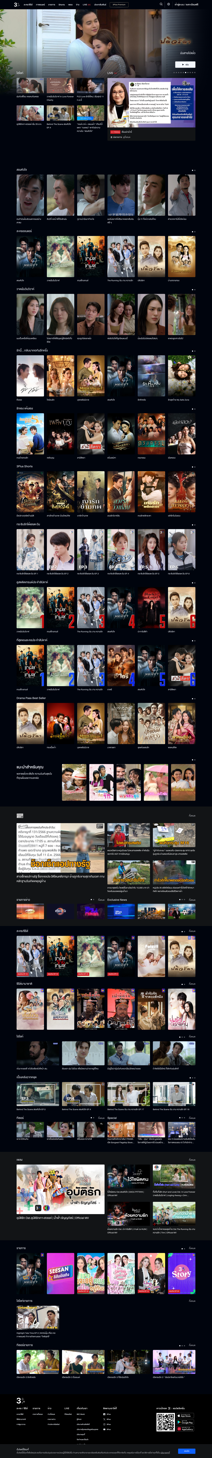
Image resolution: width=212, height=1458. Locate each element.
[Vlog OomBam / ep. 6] (121, 1273)
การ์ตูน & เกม (21, 1424)
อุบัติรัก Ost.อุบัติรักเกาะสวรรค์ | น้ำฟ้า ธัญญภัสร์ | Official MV (53, 1218)
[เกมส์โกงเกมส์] (91, 256)
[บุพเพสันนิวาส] (91, 375)
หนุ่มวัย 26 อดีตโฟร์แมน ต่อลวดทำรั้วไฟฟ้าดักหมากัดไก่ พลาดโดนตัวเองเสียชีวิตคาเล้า (173, 889)
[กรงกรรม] (151, 433)
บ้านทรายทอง (173, 280)
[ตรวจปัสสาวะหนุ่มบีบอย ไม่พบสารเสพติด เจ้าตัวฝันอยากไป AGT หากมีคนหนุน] (128, 835)
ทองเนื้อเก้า (51, 747)
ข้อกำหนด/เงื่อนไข (82, 1439)
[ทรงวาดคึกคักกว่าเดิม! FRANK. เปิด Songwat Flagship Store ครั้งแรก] (121, 1129)
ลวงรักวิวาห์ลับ (113, 515)
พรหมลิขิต (172, 747)
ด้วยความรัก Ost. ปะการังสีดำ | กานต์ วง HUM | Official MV (127, 1231)
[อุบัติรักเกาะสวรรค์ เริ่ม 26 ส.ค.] (30, 113)
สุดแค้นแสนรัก (143, 747)
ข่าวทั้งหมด (51, 1414)
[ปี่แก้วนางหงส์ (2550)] (183, 782)
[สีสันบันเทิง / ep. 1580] (60, 1273)
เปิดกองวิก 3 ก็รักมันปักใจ (117, 1377)
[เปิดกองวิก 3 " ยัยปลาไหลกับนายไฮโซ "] (174, 1362)
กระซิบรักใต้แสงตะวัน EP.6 (179, 573)
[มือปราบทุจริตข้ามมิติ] (30, 491)
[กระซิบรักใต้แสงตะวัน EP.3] (91, 549)
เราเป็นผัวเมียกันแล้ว (55, 1139)
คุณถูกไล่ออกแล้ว (84, 338)
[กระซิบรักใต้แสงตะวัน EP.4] (121, 549)
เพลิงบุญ (50, 457)
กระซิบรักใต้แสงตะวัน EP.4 (118, 573)
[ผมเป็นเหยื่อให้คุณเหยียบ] (30, 314)
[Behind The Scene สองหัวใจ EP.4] (60, 113)
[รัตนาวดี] (74, 782)
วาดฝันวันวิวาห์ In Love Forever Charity (60, 98)
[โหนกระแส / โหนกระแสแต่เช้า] (91, 911)
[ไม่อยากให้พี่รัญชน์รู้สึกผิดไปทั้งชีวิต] (60, 314)
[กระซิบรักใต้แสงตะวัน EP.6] (181, 549)
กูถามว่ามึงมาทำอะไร (85, 219)
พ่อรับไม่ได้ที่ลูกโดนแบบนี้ (117, 338)
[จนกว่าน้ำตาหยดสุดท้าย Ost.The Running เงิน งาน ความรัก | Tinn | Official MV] (174, 1214)
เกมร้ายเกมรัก (22, 457)
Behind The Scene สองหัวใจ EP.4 (59, 126)
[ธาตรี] (121, 665)
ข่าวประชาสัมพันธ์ (53, 1424)
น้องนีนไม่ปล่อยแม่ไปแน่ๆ (147, 338)
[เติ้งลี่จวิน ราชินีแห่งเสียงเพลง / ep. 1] (30, 1009)
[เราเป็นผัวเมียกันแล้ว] (60, 1129)
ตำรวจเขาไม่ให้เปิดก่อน (177, 219)
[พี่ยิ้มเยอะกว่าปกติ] (91, 1129)
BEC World (81, 1414)
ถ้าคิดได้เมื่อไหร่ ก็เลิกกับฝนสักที (166, 1068)
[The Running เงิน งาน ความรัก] (121, 256)
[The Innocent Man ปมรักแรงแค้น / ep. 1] (181, 1009)
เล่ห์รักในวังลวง (174, 515)
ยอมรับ (186, 1451)
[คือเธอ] (30, 375)
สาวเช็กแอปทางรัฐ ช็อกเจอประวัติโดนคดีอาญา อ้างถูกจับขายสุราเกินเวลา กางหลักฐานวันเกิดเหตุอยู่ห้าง (60, 879)
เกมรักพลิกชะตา (144, 515)
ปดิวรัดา (141, 280)
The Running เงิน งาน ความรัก (120, 280)
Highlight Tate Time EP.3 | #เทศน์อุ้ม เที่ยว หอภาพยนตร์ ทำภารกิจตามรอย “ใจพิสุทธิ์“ (36, 1334)
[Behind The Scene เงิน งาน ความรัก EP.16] (174, 1094)
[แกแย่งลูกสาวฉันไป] (181, 314)
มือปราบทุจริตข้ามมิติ (25, 515)
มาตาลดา (111, 747)
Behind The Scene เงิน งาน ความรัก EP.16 (171, 1109)
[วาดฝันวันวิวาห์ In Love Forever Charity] (60, 85)
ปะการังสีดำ (142, 631)
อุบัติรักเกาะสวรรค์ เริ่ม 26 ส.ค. (29, 124)
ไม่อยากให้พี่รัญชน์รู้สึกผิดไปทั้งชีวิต (59, 340)
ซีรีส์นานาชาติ (21, 1419)
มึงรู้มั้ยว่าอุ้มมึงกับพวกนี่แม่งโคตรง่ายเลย (124, 1068)
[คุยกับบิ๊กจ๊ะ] (181, 911)
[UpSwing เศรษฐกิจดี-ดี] (151, 911)
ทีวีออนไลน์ (68, 1414)
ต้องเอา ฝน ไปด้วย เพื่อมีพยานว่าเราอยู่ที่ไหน (80, 1068)
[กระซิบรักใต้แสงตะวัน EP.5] (151, 549)
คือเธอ (19, 400)
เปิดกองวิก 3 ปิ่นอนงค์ (71, 1377)
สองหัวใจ (20, 280)
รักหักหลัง (142, 400)
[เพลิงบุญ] (60, 433)
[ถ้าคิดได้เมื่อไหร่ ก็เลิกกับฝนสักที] (174, 1053)
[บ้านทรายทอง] (181, 256)
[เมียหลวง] (181, 433)
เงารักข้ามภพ (82, 515)
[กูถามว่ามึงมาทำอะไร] (91, 195)
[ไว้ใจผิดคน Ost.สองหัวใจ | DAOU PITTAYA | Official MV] (128, 1177)
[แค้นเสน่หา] (121, 433)
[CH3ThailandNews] (121, 911)
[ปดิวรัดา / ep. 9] (181, 956)
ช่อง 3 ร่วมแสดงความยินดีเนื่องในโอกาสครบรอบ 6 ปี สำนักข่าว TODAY (181, 1140)
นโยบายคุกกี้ (81, 1434)
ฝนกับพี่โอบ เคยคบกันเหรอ (28, 96)
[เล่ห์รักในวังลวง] (181, 491)
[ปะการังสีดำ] (151, 607)
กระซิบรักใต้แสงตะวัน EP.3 (88, 573)
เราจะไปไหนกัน (22, 1139)
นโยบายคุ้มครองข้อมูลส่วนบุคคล (87, 1429)
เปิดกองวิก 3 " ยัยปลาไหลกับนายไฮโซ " (169, 1377)
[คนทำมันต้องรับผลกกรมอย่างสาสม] (30, 195)
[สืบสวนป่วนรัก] (101, 782)
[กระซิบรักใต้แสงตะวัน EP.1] (30, 549)
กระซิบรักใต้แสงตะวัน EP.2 (57, 573)
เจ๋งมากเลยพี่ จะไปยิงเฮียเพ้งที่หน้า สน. (32, 1068)
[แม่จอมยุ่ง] (129, 782)
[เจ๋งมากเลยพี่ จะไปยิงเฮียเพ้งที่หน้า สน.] (38, 1053)
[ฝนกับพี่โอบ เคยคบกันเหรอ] (30, 85)
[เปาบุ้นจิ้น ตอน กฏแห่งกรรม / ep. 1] (121, 1009)
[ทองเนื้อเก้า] (60, 723)
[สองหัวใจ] (30, 256)
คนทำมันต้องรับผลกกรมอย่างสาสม (29, 220)
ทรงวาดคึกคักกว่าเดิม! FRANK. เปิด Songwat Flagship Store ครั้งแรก (120, 1140)
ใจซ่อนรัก (51, 400)
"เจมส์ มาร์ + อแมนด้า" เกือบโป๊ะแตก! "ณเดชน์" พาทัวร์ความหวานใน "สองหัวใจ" (90, 128)
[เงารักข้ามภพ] (91, 491)
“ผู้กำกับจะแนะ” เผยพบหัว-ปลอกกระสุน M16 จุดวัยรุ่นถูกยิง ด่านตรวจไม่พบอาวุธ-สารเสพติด (174, 852)
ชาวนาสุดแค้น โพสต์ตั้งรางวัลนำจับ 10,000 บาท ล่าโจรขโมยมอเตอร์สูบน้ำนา (128, 889)
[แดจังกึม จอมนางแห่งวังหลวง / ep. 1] (60, 1009)
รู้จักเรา (79, 1419)
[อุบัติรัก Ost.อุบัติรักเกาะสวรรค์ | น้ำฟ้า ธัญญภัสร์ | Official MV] (61, 1189)
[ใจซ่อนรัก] (60, 375)
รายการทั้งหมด (38, 1414)
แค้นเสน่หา (111, 457)
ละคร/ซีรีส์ (20, 1414)
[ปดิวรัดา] (151, 256)
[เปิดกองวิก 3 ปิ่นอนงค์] (83, 1362)
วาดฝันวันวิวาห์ (53, 280)
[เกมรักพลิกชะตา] (151, 491)
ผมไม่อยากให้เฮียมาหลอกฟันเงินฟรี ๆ (120, 220)
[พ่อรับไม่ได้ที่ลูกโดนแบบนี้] (121, 314)
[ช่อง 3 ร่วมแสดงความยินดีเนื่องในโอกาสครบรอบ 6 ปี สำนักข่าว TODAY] (181, 1129)
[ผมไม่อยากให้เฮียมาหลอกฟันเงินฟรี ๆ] (121, 195)
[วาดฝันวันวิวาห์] (60, 256)
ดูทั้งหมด (126, 137)
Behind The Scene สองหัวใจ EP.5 (31, 1109)
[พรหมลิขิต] (181, 723)
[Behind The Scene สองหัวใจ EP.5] (38, 1094)
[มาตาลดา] (121, 723)
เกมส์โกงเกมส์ (82, 280)
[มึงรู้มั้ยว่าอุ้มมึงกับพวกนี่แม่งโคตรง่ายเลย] (128, 1053)
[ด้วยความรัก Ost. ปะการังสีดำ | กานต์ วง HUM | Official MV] (128, 1214)
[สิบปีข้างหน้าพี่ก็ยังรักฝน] (60, 195)
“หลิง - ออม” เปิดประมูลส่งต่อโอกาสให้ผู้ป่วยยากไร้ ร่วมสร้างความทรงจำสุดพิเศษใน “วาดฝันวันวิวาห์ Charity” (151, 1140)
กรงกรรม (142, 457)
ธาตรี (109, 689)
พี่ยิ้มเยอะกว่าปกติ (84, 1139)
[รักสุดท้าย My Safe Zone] (181, 375)
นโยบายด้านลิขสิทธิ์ (83, 1424)
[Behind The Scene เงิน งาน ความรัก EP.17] (128, 1094)
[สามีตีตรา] (91, 433)
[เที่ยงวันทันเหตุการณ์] (60, 911)
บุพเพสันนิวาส (83, 400)
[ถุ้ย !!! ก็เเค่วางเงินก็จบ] (151, 195)
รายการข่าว (51, 1419)
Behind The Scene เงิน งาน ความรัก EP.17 (125, 1109)
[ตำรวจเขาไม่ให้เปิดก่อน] (181, 195)
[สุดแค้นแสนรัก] (151, 723)
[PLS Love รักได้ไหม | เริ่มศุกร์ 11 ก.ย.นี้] (90, 85)
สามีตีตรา (81, 457)
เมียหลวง (171, 457)
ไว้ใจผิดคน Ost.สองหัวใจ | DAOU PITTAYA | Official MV (125, 1193)
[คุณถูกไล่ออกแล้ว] (91, 314)
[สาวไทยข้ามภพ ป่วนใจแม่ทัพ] (60, 491)
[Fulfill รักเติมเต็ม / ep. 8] (151, 956)
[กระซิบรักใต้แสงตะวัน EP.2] (60, 549)
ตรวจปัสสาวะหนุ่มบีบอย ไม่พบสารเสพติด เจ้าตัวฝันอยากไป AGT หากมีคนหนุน (128, 852)
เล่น (187, 64)
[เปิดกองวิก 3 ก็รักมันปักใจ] (128, 1362)
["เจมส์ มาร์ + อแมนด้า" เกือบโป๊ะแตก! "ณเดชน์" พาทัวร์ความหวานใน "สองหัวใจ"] (90, 113)
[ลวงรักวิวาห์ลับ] (121, 491)
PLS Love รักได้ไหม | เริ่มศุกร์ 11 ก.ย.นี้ (90, 98)
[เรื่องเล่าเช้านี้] (30, 911)
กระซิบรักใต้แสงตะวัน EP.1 (27, 573)
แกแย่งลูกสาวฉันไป (175, 338)
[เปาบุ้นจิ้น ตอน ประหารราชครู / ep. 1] (91, 1009)
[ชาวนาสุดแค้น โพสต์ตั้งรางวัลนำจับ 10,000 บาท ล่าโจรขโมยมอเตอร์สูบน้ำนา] (128, 872)
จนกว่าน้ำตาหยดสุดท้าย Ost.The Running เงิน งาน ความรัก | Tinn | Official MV (174, 1231)
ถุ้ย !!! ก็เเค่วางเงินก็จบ (147, 219)
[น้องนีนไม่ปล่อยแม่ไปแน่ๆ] (151, 314)
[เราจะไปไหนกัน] (30, 1129)
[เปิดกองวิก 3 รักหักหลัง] (38, 1362)
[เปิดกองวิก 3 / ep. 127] (30, 1273)
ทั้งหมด (192, 816)
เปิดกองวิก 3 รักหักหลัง (26, 1377)
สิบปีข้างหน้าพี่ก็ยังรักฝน (57, 219)
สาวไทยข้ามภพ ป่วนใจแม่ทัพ (58, 515)
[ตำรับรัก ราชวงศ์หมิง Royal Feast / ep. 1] (151, 1009)
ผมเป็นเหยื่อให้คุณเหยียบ (27, 338)
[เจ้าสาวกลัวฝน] (156, 782)
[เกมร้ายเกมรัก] (30, 433)
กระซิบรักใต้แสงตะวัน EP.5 (148, 573)
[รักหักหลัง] (151, 375)
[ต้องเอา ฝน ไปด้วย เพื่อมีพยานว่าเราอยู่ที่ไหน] (83, 1053)
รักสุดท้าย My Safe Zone (178, 400)
